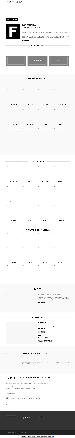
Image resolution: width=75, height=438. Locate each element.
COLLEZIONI (43, 2)
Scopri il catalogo (12, 19)
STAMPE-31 (13, 262)
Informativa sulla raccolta (27, 436)
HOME (32, 2)
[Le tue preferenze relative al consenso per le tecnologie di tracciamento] (2, 436)
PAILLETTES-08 (45, 279)
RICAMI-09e (29, 262)
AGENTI (54, 2)
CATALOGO (49, 2)
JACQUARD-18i (29, 245)
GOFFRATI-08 (61, 279)
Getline (60, 417)
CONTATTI (64, 2)
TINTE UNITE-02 (14, 245)
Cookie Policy (41, 417)
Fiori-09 (45, 262)
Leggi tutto (14, 101)
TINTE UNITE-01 (14, 279)
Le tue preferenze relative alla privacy (42, 436)
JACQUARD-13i (45, 245)
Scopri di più (25, 40)
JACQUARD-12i (61, 245)
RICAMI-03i (29, 279)
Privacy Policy (41, 416)
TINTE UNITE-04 (61, 262)
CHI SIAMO (37, 2)
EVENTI (59, 2)
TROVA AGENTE (41, 302)
